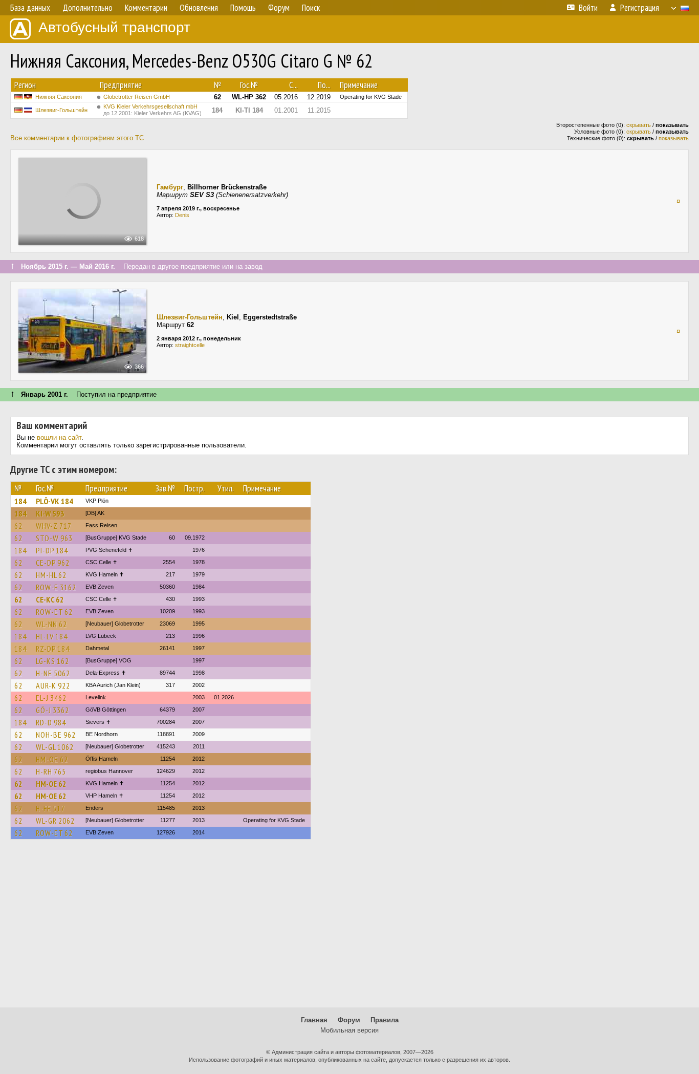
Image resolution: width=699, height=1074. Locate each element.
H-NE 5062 (53, 673)
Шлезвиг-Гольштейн (61, 110)
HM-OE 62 (52, 759)
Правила (384, 1020)
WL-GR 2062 (55, 820)
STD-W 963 (54, 538)
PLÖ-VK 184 (54, 501)
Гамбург (170, 187)
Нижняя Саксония (58, 97)
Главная (314, 1020)
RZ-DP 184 (53, 648)
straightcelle (190, 345)
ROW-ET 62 (54, 612)
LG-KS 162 (52, 661)
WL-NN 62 (51, 624)
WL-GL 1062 (55, 747)
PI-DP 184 (52, 550)
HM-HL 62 (51, 575)
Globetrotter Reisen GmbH (136, 97)
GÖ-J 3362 (52, 710)
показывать (674, 138)
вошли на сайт (59, 437)
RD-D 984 (51, 722)
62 (18, 526)
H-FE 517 (50, 808)
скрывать (638, 125)
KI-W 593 (50, 513)
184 (20, 501)
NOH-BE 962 (56, 734)
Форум (349, 1020)
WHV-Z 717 (54, 526)
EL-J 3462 (51, 698)
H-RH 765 (51, 771)
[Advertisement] (349, 928)
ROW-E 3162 (56, 587)
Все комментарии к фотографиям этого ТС (77, 138)
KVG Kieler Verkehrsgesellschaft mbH (152, 109)
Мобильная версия (349, 1030)
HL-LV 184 (52, 636)
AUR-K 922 (53, 685)
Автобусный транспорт (114, 27)
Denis (182, 215)
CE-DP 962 (53, 562)
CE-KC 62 (50, 599)
